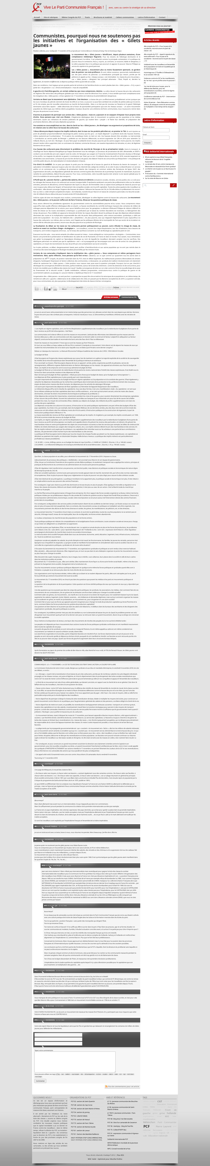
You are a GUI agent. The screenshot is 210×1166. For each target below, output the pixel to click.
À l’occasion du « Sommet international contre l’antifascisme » (159, 174)
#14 (36, 1006)
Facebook (46, 288)
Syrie (150, 1133)
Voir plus (160, 113)
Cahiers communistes (125, 17)
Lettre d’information (146, 17)
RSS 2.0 (64, 289)
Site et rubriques (51, 17)
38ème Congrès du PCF (71, 17)
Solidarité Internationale (162, 151)
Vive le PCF (79, 287)
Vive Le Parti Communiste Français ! (74, 7)
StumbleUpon (55, 288)
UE (168, 1133)
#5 (36, 658)
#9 (36, 839)
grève (162, 1113)
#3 (36, 450)
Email (145, 134)
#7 (36, 794)
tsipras (162, 1133)
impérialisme (148, 1116)
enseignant (161, 1107)
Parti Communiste (167, 1122)
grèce (155, 1113)
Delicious (50, 288)
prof (174, 1126)
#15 (36, 1020)
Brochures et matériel (103, 17)
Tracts (87, 17)
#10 (43, 865)
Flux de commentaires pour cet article (123, 1086)
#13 (36, 992)
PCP (152, 1126)
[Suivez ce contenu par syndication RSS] (146, 151)
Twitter (37, 288)
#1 (36, 306)
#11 (45, 905)
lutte (174, 1116)
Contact (162, 17)
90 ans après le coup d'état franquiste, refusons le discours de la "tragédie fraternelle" (158, 159)
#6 (36, 764)
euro (170, 1107)
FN (175, 1107)
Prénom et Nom (148, 127)
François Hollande (152, 1110)
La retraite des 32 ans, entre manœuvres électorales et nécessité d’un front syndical (160, 165)
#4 (36, 644)
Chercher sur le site (173, 185)
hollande (171, 1113)
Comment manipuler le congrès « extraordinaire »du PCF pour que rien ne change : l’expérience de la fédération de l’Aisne (57, 26)
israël (159, 1116)
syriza (155, 1133)
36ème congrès (149, 1101)
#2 (36, 322)
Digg (41, 288)
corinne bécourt (170, 1101)
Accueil (37, 17)
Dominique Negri (149, 1104)
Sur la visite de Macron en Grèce (156, 178)
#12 (36, 970)
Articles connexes (111, 297)
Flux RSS (120, 1155)
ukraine (173, 1133)
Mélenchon (149, 1122)
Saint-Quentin (170, 1130)
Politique (116, 287)
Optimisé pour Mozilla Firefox (110, 1159)
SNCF (145, 1133)
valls (145, 1135)
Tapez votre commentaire (44, 1050)
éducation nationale (158, 1135)
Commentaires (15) (129, 297)
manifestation (149, 1119)
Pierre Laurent (163, 1126)
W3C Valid (92, 1159)
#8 (36, 826)
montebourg (171, 1119)
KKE (167, 1116)
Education (161, 1104)
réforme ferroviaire (152, 1130)
